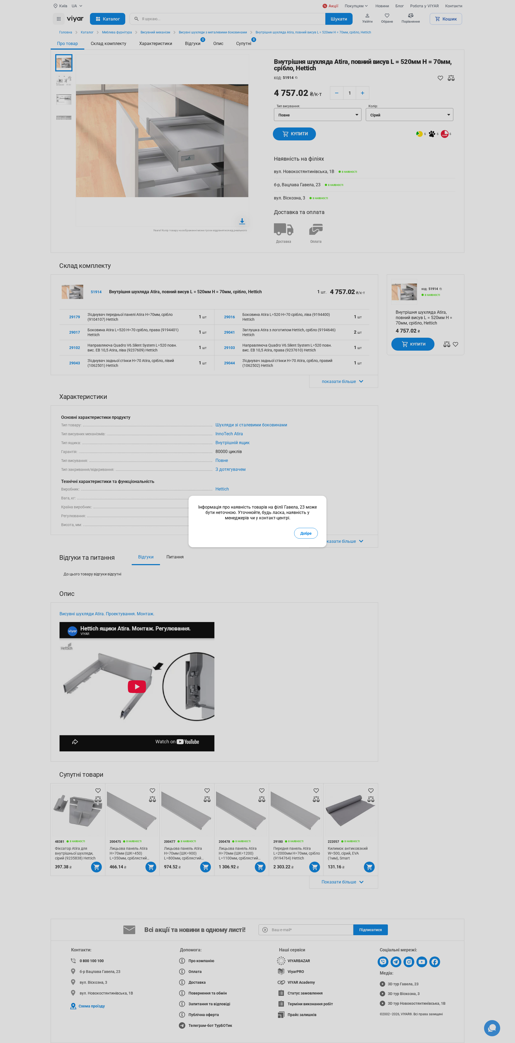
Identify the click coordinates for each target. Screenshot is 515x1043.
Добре (306, 533)
